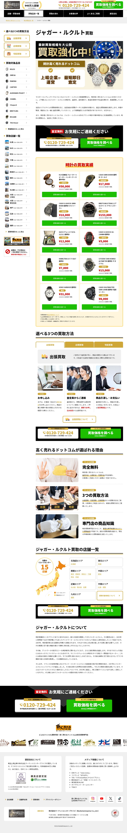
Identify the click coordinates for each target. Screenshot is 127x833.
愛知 (99, 574)
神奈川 (84, 574)
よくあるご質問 (93, 13)
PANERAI (13, 81)
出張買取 (17, 38)
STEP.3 (100, 394)
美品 (62, 290)
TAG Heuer (14, 123)
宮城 (99, 564)
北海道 (73, 564)
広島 (99, 587)
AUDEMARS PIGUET (17, 93)
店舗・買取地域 (14, 13)
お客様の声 (73, 13)
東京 (72, 574)
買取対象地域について (107, 595)
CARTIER (13, 87)
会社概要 (10, 799)
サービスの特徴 (89, 462)
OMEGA (12, 75)
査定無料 (57, 131)
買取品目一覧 (33, 13)
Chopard (13, 105)
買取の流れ (53, 13)
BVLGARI (13, 117)
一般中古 (63, 183)
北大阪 (73, 587)
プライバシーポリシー (53, 799)
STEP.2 (71, 394)
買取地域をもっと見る (16, 231)
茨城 (77, 577)
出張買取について (80, 419)
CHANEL (13, 99)
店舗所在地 (23, 799)
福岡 (72, 597)
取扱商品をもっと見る (16, 129)
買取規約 (36, 799)
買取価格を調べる (59, 194)
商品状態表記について (53, 315)
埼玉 (72, 577)
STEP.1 (42, 394)
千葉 (89, 574)
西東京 (77, 574)
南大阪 (79, 587)
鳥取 (104, 587)
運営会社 (113, 13)
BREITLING (14, 111)
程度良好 (103, 180)
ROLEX (12, 69)
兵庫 (84, 587)
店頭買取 (17, 46)
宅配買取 (17, 53)
